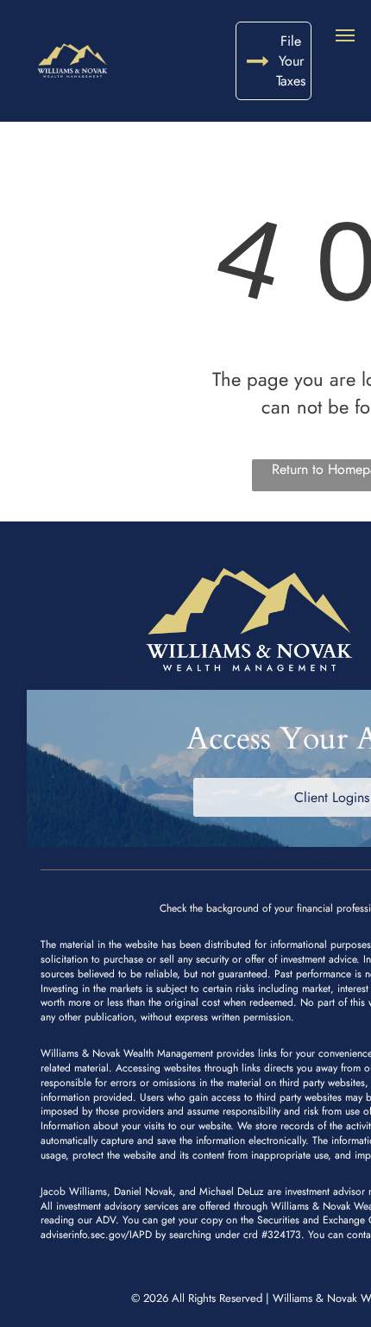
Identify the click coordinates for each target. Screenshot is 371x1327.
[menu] (345, 35)
